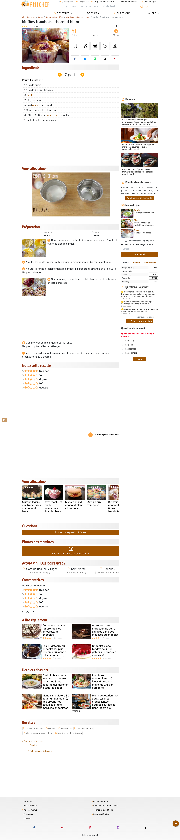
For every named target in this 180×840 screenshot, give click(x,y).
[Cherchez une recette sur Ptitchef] (141, 6)
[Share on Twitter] (105, 58)
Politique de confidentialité (105, 805)
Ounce (126, 275)
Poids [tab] (126, 262)
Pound (126, 278)
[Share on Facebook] (75, 58)
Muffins (52, 728)
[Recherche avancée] (146, 7)
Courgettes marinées (144, 213)
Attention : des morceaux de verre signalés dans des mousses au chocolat (105, 630)
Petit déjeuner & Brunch (41, 751)
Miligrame (128, 268)
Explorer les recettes (33, 741)
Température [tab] (150, 262)
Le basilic (129, 340)
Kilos (126, 281)
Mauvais (43, 387)
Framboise (66, 728)
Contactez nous (100, 801)
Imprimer (150, 240)
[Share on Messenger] (85, 58)
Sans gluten (68, 1)
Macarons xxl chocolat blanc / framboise (74, 505)
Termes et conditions (103, 810)
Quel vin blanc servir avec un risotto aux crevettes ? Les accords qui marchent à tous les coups (55, 681)
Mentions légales (101, 814)
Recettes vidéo (30, 805)
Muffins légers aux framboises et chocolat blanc (31, 507)
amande (37, 105)
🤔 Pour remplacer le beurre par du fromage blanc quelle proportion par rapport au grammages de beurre (138, 294)
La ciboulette (131, 349)
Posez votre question (141, 321)
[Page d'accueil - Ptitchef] (23, 17)
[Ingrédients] (4, 420)
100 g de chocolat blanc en (44, 110)
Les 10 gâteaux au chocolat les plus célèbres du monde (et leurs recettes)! (54, 650)
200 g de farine (33, 100)
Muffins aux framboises (94, 504)
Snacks (33, 745)
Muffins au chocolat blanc (39, 733)
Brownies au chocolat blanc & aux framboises (117, 507)
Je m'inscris (139, 254)
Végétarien (84, 1)
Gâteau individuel (34, 728)
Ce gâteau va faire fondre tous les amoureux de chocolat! (53, 630)
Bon (40, 375)
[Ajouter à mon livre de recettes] (75, 46)
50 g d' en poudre (39, 105)
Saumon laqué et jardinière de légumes (144, 224)
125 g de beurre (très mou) (39, 90)
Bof (40, 383)
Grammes (127, 271)
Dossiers (92, 13)
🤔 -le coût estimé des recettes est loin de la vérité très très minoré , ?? (139, 310)
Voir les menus (134, 240)
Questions (123, 13)
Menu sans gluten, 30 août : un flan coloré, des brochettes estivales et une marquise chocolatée (55, 701)
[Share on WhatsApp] (95, 58)
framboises (52, 115)
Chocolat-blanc (85, 728)
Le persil (129, 345)
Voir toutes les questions (146, 317)
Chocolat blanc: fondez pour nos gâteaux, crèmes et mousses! (104, 650)
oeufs (30, 95)
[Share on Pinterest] (115, 58)
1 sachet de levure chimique (40, 120)
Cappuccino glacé (142, 233)
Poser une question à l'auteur (72, 532)
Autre (152, 13)
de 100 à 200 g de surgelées (47, 115)
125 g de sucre (32, 85)
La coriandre (131, 353)
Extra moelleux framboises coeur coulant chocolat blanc (53, 507)
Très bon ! (44, 371)
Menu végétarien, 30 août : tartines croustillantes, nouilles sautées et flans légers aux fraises (95, 703)
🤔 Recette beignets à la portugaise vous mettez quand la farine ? (138, 303)
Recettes (62, 13)
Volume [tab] (136, 262)
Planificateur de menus (138, 198)
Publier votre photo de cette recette (70, 553)
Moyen (42, 379)
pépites (61, 110)
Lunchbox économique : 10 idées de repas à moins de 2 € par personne (102, 681)
